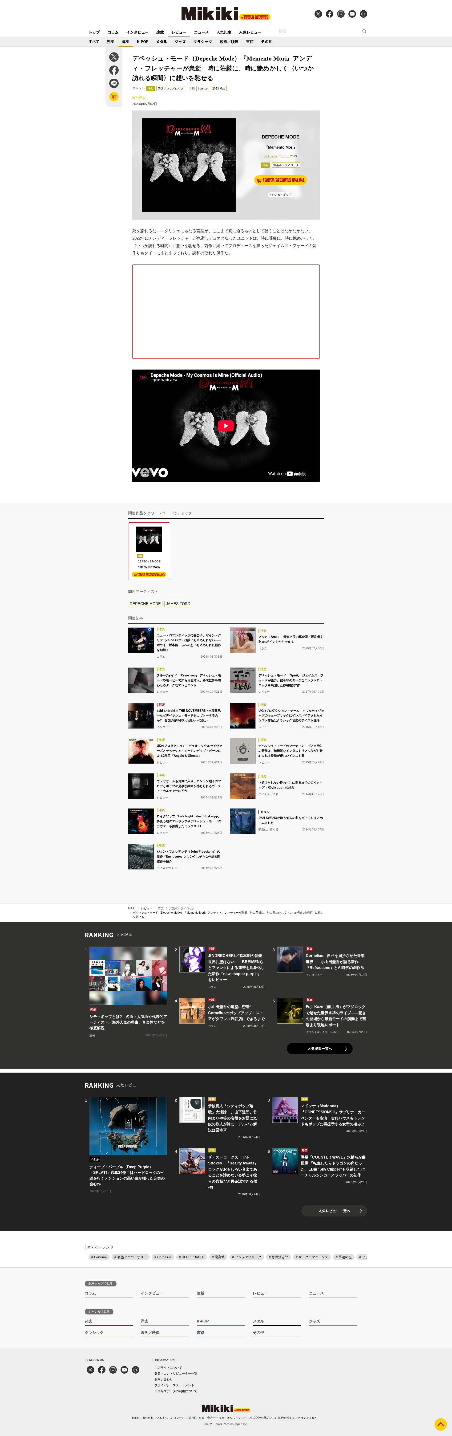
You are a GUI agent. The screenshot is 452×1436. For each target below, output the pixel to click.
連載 (160, 32)
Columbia (270, 156)
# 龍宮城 (218, 1257)
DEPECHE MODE (145, 604)
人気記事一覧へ (319, 1048)
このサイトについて (168, 1367)
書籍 (250, 41)
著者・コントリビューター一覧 (175, 1373)
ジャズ (180, 41)
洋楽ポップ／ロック (170, 88)
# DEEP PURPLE (191, 1257)
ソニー (285, 156)
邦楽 (110, 41)
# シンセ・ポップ (281, 194)
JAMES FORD (178, 604)
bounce (203, 88)
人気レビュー (250, 32)
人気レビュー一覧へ (334, 1210)
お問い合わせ (163, 1379)
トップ (94, 32)
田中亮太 (138, 97)
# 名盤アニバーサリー (130, 1257)
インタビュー (137, 32)
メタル (161, 41)
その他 (266, 41)
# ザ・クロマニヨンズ (312, 1257)
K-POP (142, 41)
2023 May (218, 88)
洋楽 (125, 41)
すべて (94, 41)
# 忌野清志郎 (278, 1257)
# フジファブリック (246, 1257)
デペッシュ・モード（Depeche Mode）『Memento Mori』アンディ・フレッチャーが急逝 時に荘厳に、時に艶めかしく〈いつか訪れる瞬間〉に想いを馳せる (228, 915)
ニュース (201, 32)
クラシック (202, 41)
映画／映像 (229, 41)
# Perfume (99, 1257)
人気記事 (223, 32)
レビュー (178, 32)
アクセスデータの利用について (175, 1391)
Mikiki (131, 908)
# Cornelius (162, 1257)
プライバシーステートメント (174, 1385)
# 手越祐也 (344, 1257)
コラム (113, 32)
